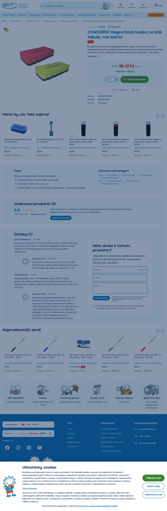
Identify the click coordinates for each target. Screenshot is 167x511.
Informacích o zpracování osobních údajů (96, 506)
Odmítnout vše (153, 494)
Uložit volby (153, 486)
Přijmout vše (153, 477)
